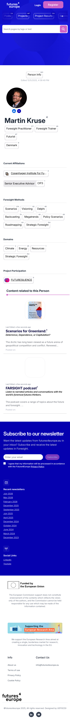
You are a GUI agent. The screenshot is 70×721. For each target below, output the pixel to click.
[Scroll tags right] (62, 16)
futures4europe (13, 708)
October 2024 (10, 525)
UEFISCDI (61, 708)
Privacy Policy (37, 466)
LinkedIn (7, 560)
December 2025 (11, 505)
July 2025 (8, 513)
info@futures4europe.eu (47, 665)
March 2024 (9, 533)
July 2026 (8, 493)
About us (12, 665)
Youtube (7, 564)
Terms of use (14, 670)
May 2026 (8, 497)
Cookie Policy (14, 680)
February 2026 (10, 501)
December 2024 (11, 521)
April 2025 (8, 517)
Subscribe (52, 457)
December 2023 (11, 537)
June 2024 (8, 529)
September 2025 (11, 509)
